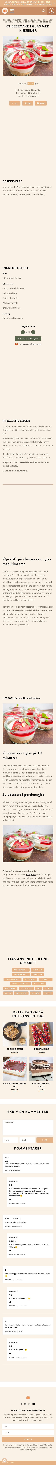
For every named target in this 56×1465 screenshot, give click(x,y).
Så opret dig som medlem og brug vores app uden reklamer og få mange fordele (28, 3)
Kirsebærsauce (12, 979)
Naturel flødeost (20, 984)
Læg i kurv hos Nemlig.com (28, 338)
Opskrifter (16, 20)
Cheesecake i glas (13, 22)
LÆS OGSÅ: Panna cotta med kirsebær (21, 698)
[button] (4, 1460)
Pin (29, 103)
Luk (52, 1404)
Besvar (49, 1156)
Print (42, 103)
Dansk (8, 993)
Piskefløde (39, 984)
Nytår (48, 988)
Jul (38, 988)
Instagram (31, 874)
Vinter (48, 993)
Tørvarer (37, 974)
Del (16, 103)
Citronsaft (30, 979)
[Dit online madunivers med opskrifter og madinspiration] (5, 11)
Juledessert (26, 988)
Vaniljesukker (21, 974)
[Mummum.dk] (28, 1397)
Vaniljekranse (21, 970)
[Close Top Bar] (54, 3)
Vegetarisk (21, 993)
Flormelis (37, 970)
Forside (6, 20)
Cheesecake (46, 20)
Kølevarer (10, 988)
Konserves (46, 979)
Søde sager (28, 20)
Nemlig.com (36, 344)
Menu (12, 11)
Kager (37, 20)
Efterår (35, 993)
